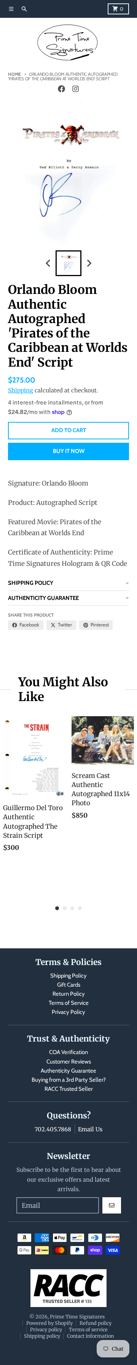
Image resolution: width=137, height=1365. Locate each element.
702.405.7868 (53, 1129)
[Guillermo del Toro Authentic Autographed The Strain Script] (34, 756)
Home (14, 74)
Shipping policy (42, 1336)
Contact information (90, 1336)
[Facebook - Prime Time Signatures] (61, 89)
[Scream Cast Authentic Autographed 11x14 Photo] (103, 740)
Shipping (20, 390)
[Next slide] (88, 263)
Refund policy (96, 1323)
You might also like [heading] (63, 689)
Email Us (90, 1129)
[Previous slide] (48, 263)
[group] (68, 263)
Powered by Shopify (49, 1323)
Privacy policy (46, 1329)
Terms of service (88, 1329)
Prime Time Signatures (77, 1316)
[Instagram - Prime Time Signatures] (75, 89)
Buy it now (68, 451)
